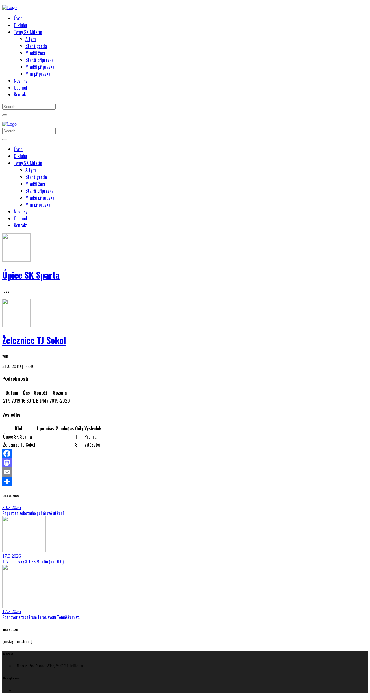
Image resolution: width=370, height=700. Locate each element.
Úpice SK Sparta (31, 274)
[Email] (185, 472)
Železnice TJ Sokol (34, 340)
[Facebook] (185, 453)
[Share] (185, 481)
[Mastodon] (185, 462)
